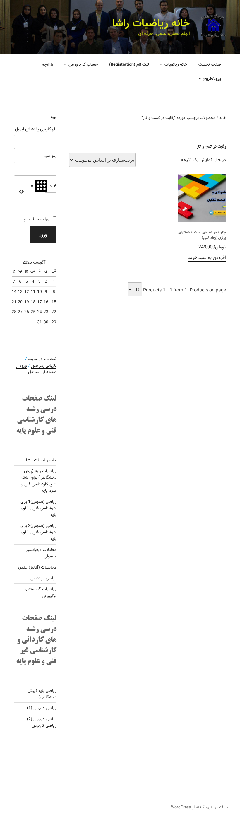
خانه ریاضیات (175, 64)
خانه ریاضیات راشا (151, 23)
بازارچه (47, 64)
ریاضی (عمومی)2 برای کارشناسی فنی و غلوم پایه (38, 532)
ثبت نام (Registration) (129, 64)
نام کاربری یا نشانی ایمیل (35, 129)
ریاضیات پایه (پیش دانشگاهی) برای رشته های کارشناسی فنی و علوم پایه (38, 481)
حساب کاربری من (83, 64)
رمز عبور (49, 156)
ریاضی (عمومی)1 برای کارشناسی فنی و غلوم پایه (38, 508)
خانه (222, 118)
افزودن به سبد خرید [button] (207, 257)
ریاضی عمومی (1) (41, 708)
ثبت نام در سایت (42, 359)
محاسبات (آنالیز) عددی (37, 567)
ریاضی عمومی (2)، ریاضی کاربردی (40, 722)
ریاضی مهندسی (43, 578)
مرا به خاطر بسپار (35, 219)
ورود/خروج (212, 79)
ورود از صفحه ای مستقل (36, 368)
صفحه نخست (209, 64)
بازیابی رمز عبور (43, 365)
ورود (43, 234)
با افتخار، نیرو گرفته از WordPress (199, 807)
